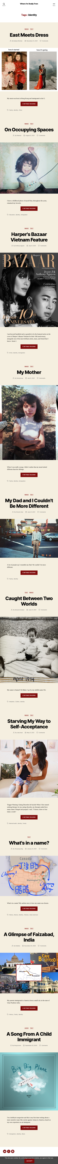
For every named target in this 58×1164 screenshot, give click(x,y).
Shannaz (19, 135)
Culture (17, 701)
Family (11, 110)
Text (31, 29)
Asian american (33, 915)
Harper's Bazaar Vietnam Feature (29, 237)
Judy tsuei (20, 732)
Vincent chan (19, 512)
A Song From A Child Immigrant (29, 1036)
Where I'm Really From (29, 4)
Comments (45, 41)
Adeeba (17, 946)
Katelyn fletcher (18, 41)
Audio (27, 1028)
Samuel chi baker (19, 610)
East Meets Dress (29, 35)
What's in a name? (29, 843)
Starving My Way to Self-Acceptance (29, 724)
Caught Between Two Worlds (29, 601)
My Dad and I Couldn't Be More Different (29, 503)
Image (27, 29)
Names (16, 915)
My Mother (29, 372)
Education (12, 214)
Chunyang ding (19, 849)
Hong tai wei (17, 1045)
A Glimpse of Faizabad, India (29, 937)
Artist (10, 353)
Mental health (13, 823)
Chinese (26, 915)
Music (23, 1134)
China (20, 110)
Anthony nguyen (19, 245)
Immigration (24, 214)
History (11, 915)
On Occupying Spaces (28, 129)
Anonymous (20, 378)
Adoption (11, 701)
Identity (16, 110)
